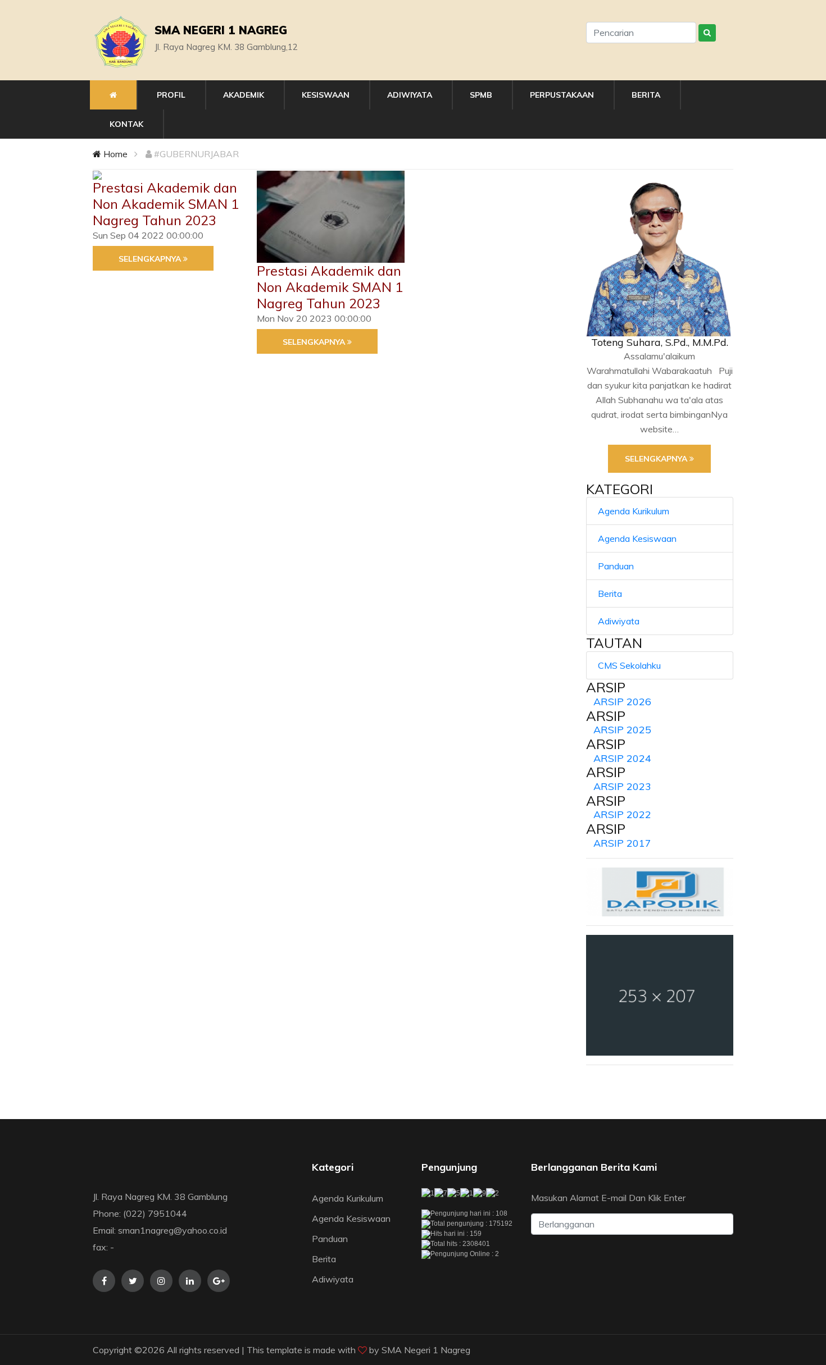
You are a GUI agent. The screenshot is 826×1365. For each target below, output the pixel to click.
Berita (610, 593)
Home (114, 153)
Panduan (616, 566)
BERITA (646, 95)
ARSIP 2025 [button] (622, 729)
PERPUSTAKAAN (562, 95)
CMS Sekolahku (629, 665)
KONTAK (126, 124)
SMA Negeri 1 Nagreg (426, 1349)
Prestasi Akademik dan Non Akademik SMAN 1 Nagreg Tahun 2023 (166, 204)
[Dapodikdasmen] (660, 892)
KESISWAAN (326, 95)
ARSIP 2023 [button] (622, 786)
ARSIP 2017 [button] (622, 843)
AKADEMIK (243, 95)
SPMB (481, 95)
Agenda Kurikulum (633, 511)
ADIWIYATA (409, 95)
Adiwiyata (618, 621)
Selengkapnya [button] (151, 259)
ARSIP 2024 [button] (622, 758)
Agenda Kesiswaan (637, 538)
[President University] (660, 995)
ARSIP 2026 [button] (622, 701)
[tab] (660, 702)
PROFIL (171, 95)
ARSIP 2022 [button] (622, 814)
